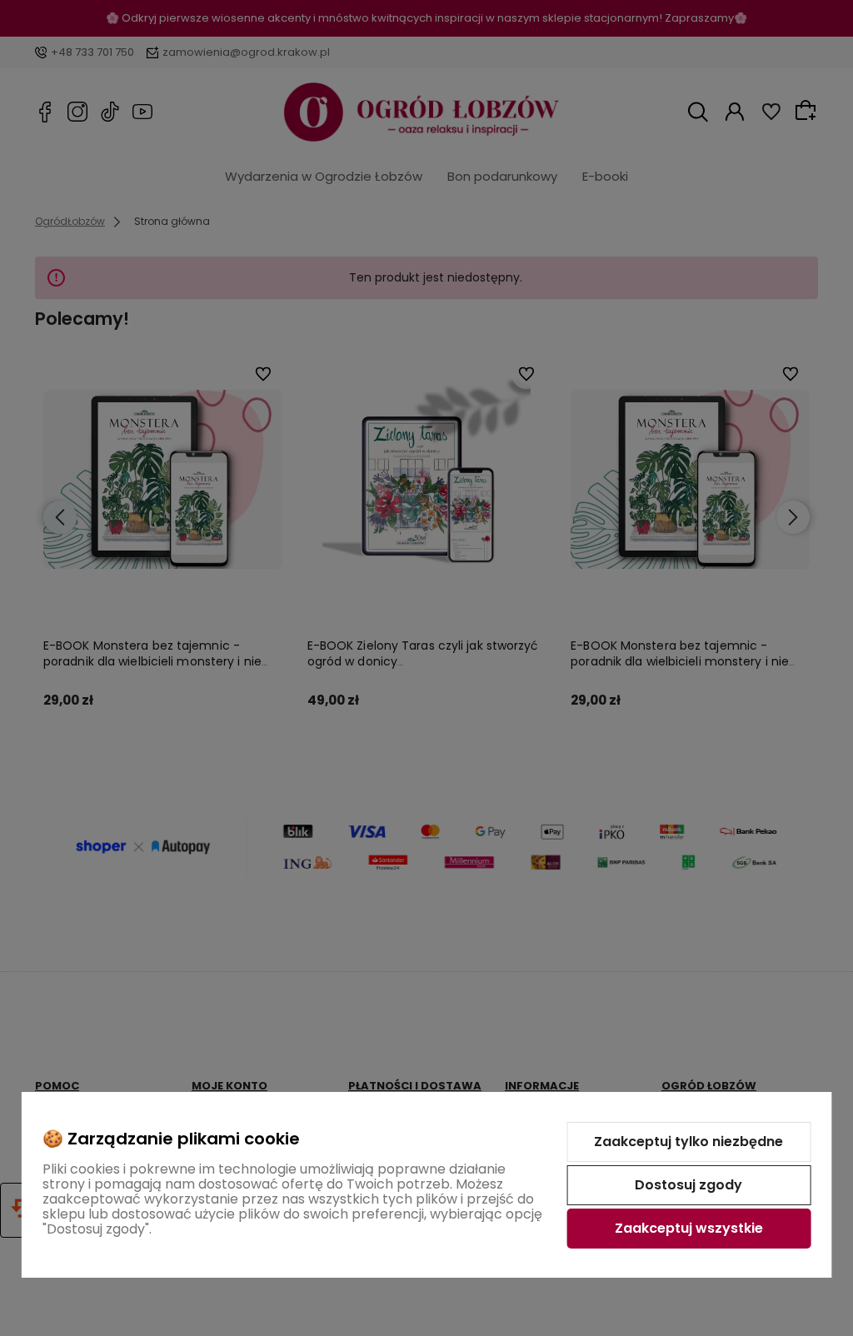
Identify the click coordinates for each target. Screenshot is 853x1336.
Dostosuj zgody (688, 1184)
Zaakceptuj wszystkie (689, 1228)
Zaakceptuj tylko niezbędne (688, 1141)
